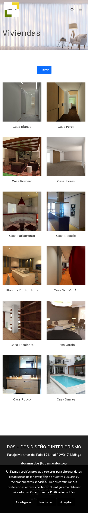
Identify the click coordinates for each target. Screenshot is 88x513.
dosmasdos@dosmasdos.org (44, 463)
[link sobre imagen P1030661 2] (66, 374)
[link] (11, 9)
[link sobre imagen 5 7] (66, 156)
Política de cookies (62, 492)
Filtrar (44, 70)
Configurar (24, 502)
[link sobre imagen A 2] (22, 265)
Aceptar (66, 502)
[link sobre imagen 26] (22, 211)
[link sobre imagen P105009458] (66, 320)
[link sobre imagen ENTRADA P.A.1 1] (22, 320)
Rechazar (46, 502)
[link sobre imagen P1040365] (66, 211)
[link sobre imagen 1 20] (66, 102)
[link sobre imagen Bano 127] (22, 374)
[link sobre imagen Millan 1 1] (66, 265)
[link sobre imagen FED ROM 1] (22, 156)
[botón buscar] (72, 10)
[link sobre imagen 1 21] (22, 102)
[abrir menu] (81, 10)
